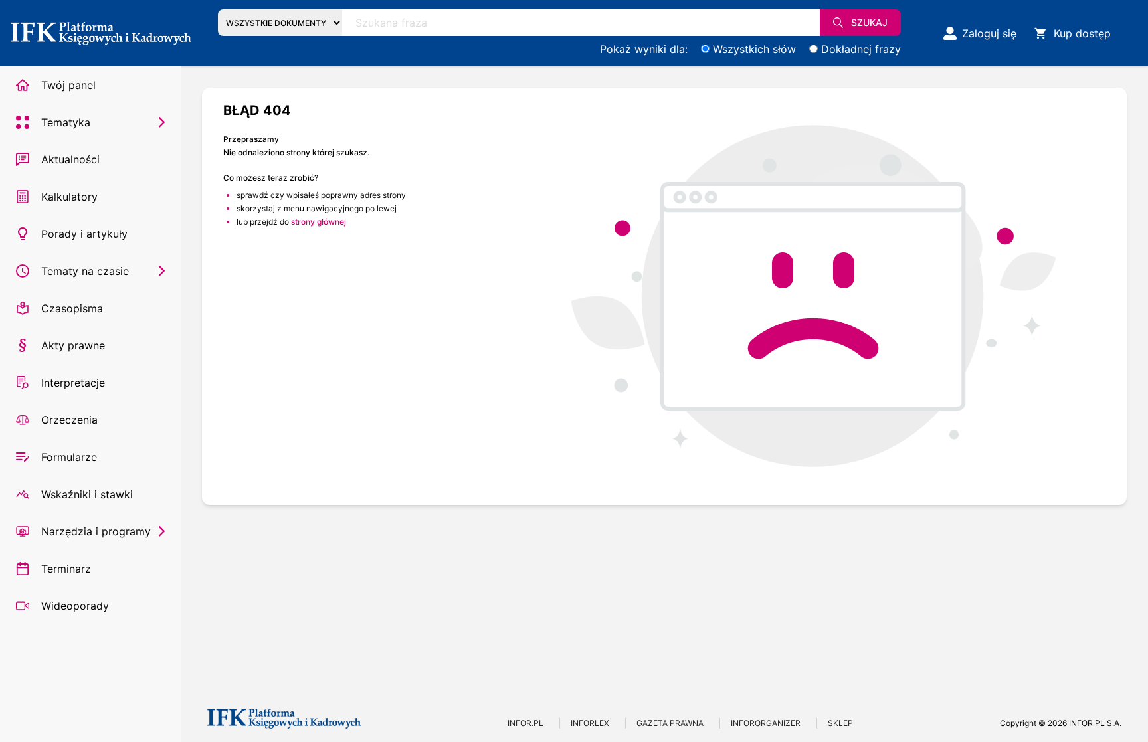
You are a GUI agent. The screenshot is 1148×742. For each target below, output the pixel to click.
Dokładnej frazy (861, 49)
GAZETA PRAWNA (670, 723)
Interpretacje (73, 382)
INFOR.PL (525, 723)
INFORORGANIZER (766, 723)
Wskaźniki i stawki (87, 494)
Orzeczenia (69, 419)
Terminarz (66, 568)
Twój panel (68, 85)
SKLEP (840, 723)
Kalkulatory (69, 196)
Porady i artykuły (84, 233)
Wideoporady (75, 605)
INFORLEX (590, 723)
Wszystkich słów (754, 49)
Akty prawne (73, 345)
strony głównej (318, 222)
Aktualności (70, 159)
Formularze (69, 457)
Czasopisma (72, 308)
